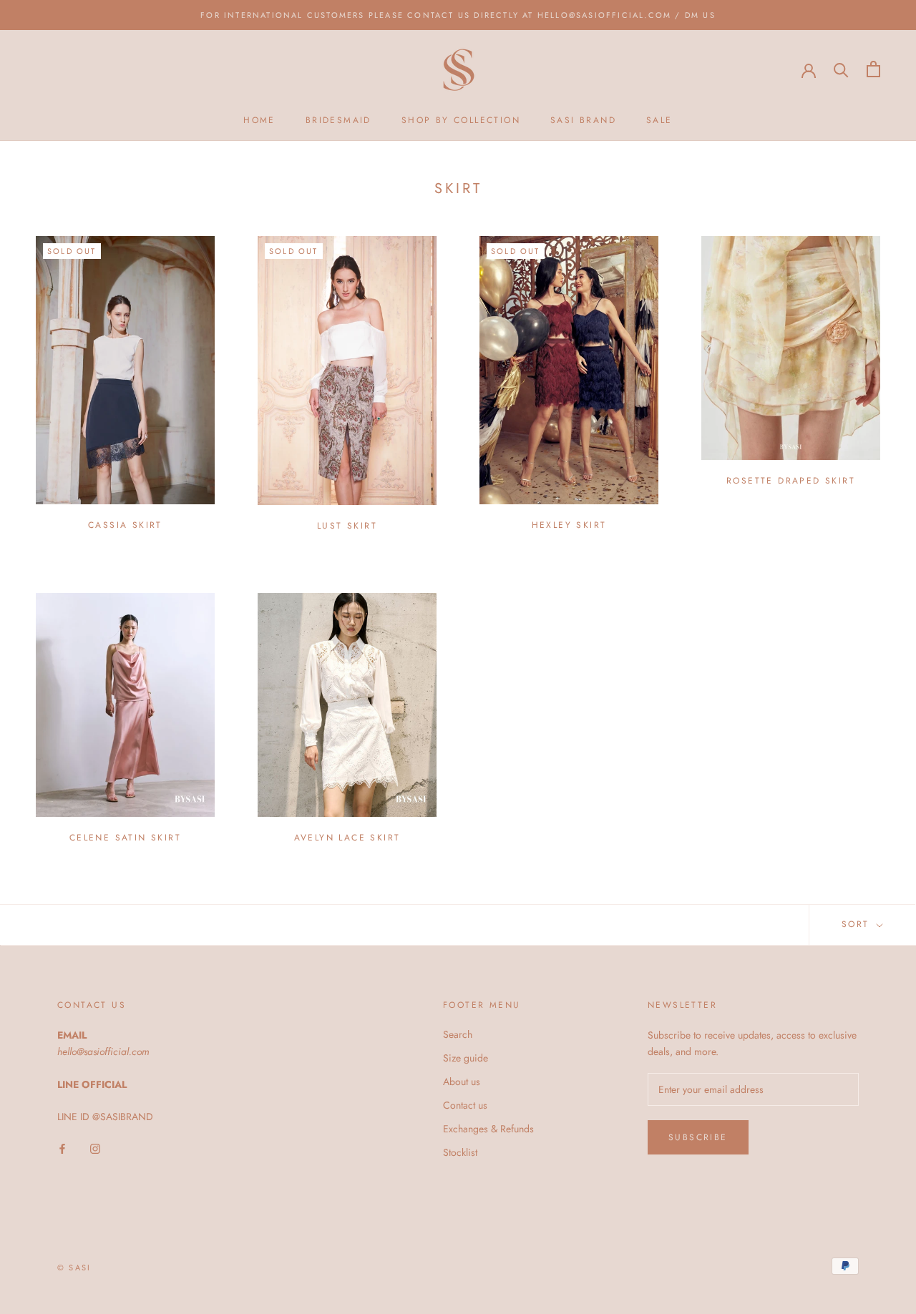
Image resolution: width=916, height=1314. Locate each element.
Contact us (465, 1105)
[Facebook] (62, 1147)
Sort (858, 924)
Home (259, 120)
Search (457, 1034)
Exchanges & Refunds (488, 1129)
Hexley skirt (569, 525)
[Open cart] (873, 69)
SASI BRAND (583, 120)
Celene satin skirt (125, 837)
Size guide (465, 1058)
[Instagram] (95, 1147)
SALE (659, 120)
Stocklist (460, 1152)
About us (461, 1081)
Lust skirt (347, 525)
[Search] (841, 69)
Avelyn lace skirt (347, 837)
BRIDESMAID (338, 120)
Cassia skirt (125, 525)
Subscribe (698, 1137)
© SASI (74, 1267)
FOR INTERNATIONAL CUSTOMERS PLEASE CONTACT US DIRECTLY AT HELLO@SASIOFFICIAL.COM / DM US (458, 15)
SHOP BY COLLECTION (460, 120)
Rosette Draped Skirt (790, 480)
